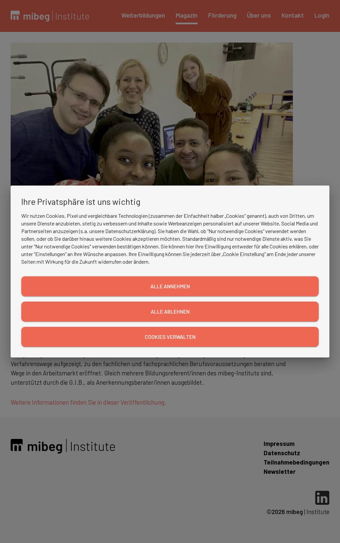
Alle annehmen (170, 286)
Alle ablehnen (170, 311)
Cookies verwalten (170, 337)
